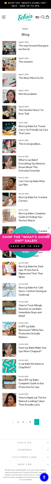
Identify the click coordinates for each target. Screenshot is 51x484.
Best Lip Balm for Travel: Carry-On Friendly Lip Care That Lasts (33, 130)
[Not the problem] (9, 96)
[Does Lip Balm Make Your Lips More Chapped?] (9, 350)
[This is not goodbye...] (9, 146)
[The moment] (9, 64)
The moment (26, 61)
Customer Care (24, 457)
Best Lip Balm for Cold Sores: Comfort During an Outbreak (33, 291)
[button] (44, 477)
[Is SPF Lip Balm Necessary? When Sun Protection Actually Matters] (9, 328)
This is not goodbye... (30, 143)
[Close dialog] (48, 228)
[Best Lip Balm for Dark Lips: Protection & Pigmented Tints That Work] (9, 268)
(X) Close (25, 252)
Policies (25, 442)
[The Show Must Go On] (9, 80)
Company (25, 450)
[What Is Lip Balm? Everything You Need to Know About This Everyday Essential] (9, 162)
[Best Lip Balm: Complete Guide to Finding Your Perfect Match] (9, 215)
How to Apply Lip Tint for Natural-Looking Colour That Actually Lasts (32, 401)
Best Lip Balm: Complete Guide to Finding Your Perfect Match (32, 217)
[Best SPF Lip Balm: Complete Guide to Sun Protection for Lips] (9, 382)
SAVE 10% (25, 464)
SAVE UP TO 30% (25, 246)
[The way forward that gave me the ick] (9, 48)
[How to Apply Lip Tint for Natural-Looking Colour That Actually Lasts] (9, 400)
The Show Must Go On (31, 77)
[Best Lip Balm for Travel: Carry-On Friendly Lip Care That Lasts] (9, 128)
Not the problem (28, 93)
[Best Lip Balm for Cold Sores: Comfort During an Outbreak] (9, 290)
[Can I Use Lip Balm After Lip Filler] (9, 183)
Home (24, 29)
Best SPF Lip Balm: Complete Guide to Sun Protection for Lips (31, 383)
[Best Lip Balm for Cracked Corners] (9, 199)
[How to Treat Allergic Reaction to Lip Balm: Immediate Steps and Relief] (9, 307)
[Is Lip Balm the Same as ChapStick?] (9, 366)
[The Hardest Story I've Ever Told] (9, 112)
